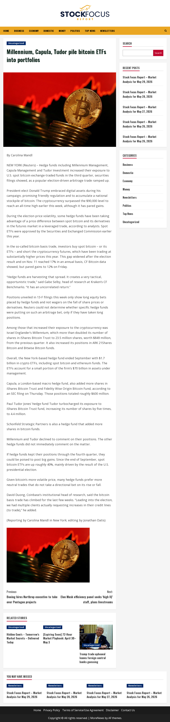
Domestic (48, 30)
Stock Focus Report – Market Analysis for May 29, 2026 (24, 695)
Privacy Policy (51, 710)
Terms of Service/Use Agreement (83, 710)
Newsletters (107, 30)
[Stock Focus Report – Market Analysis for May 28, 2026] (65, 685)
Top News (90, 30)
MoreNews (97, 718)
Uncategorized (16, 43)
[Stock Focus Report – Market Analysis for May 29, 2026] (25, 685)
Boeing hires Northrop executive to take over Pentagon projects (32, 596)
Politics (75, 30)
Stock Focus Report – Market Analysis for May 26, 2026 (144, 695)
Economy (34, 30)
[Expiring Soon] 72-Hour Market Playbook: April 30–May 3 (59, 638)
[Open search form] (166, 30)
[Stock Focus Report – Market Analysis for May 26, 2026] (145, 685)
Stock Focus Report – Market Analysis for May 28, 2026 (64, 695)
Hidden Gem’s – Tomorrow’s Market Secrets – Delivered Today (23, 638)
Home (6, 30)
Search (127, 43)
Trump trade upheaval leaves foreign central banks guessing (93, 658)
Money (62, 30)
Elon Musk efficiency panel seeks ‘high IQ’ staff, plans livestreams (87, 596)
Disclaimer (112, 710)
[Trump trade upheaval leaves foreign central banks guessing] (96, 637)
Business (19, 30)
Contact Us (128, 710)
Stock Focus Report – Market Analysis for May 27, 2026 (104, 695)
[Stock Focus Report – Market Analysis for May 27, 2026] (105, 685)
